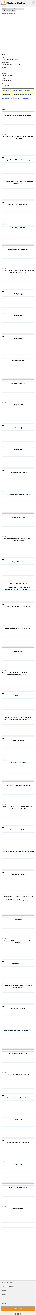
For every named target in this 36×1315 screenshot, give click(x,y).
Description (5, 62)
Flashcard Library (8, 1286)
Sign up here (26, 94)
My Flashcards (7, 1282)
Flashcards (9, 8)
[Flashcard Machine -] (13, 4)
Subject (4, 73)
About (4, 1295)
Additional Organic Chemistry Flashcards (15, 98)
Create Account (18, 1308)
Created (4, 84)
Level (3, 78)
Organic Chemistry (18, 8)
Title (3, 57)
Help (3, 1299)
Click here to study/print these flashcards (16, 90)
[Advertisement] (18, 34)
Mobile (4, 1303)
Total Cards (5, 68)
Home (3, 8)
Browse (4, 1291)
